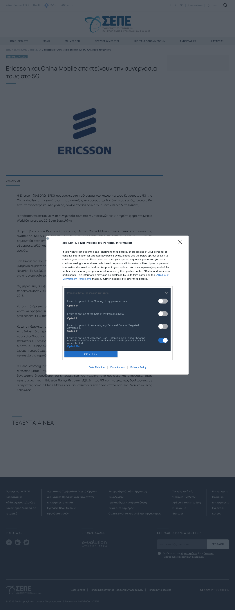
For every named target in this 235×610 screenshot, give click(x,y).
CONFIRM (91, 354)
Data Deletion (97, 367)
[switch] (163, 301)
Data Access (117, 367)
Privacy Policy (138, 367)
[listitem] (117, 293)
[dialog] (117, 305)
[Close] (181, 243)
